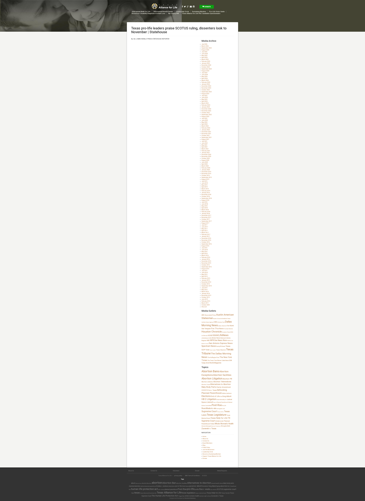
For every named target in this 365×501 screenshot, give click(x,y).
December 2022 (206, 109)
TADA (132, 493)
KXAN (215, 335)
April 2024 (205, 78)
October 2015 (206, 265)
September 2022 (207, 114)
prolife (197, 489)
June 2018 (205, 204)
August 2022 (205, 116)
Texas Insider (213, 350)
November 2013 (206, 295)
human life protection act (144, 489)
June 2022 (205, 120)
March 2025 (205, 59)
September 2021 (207, 137)
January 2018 (206, 213)
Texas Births (220, 411)
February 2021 (206, 150)
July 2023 (204, 95)
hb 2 (229, 486)
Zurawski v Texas (217, 496)
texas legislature (188, 493)
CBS (215, 322)
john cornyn (161, 489)
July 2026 (204, 44)
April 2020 (205, 164)
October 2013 (206, 297)
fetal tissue (185, 486)
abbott (133, 483)
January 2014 (206, 293)
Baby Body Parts (209, 387)
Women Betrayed (206, 426)
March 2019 (205, 189)
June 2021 (205, 143)
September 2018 (207, 198)
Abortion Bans (210, 371)
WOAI (207, 363)
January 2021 (206, 152)
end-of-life (178, 486)
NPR (212, 340)
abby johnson (139, 483)
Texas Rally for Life (219, 418)
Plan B (215, 402)
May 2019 (204, 185)
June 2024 (205, 74)
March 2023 (205, 103)
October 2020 (206, 158)
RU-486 (213, 408)
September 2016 (207, 244)
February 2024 (206, 82)
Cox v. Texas (212, 390)
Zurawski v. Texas (209, 428)
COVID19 (205, 390)
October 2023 (206, 90)
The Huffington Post (213, 357)
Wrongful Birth (225, 426)
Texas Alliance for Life (169, 492)
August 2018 (205, 200)
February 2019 (206, 190)
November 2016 (206, 240)
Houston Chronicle (212, 331)
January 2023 (206, 107)
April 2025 (205, 57)
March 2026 (205, 46)
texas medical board (201, 493)
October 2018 (206, 196)
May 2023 (204, 99)
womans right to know (205, 496)
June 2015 (205, 272)
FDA (221, 396)
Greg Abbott (226, 396)
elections (172, 486)
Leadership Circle (182, 11)
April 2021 (205, 147)
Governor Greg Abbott (209, 486)
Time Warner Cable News (221, 360)
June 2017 (205, 227)
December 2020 (206, 154)
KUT (207, 335)
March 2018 (205, 209)
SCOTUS (220, 489)
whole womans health (192, 496)
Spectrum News (209, 346)
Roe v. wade (204, 489)
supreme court (230, 489)
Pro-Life (224, 405)
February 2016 (206, 257)
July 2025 (204, 52)
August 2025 (205, 50)
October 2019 (206, 175)
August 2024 (205, 71)
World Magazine (215, 363)
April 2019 (205, 187)
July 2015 (204, 270)
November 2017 (206, 217)
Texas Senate (225, 493)
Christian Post (221, 322)
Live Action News (214, 338)
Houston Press (226, 332)
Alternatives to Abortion (220, 384)
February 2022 (206, 128)
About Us (205, 438)
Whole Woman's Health (224, 424)
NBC (208, 340)
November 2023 (206, 88)
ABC (203, 315)
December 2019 (206, 171)
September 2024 (207, 69)
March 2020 (205, 166)
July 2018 (204, 202)
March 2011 (205, 303)
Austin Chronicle (217, 318)
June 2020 (205, 162)
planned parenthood (171, 489)
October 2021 (206, 135)
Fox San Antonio (228, 328)
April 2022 (205, 124)
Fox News (220, 329)
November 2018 (206, 194)
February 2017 (206, 234)
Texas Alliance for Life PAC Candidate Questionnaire (201, 13)
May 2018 (204, 206)
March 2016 (205, 255)
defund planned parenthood (148, 486)
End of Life (215, 396)
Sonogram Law (220, 408)
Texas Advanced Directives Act (148, 493)
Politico (229, 340)
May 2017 (204, 229)
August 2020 (205, 160)
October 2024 (206, 67)
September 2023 (207, 91)
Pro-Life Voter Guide (217, 11)
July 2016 (204, 248)
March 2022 (205, 126)
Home (204, 436)
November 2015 (206, 263)
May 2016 (204, 251)
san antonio (213, 489)
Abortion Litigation (212, 378)
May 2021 (204, 145)
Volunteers (176, 471)
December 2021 (206, 131)
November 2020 (206, 156)
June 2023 (205, 97)
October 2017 (206, 219)
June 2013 (205, 299)
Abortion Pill (227, 379)
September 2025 (207, 48)
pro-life (190, 489)
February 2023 (206, 105)
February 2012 (206, 301)
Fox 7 (213, 328)
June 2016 (205, 249)
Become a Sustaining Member (212, 454)
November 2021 (206, 133)
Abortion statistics (207, 382)
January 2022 (206, 130)
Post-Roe (217, 405)
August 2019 (205, 179)
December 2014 (206, 282)
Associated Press (210, 315)
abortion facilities (181, 483)
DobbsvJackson (227, 393)
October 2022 (206, 112)
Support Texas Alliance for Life (212, 456)
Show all (204, 307)
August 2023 (205, 93)
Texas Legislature (216, 414)
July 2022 (204, 118)
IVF (226, 399)
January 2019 (206, 192)
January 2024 (206, 84)
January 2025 (206, 63)
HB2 (226, 486)
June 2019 (205, 183)
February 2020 (206, 168)
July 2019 (204, 181)
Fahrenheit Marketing (189, 498)
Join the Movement (208, 449)
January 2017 (206, 236)
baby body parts (228, 483)
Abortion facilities (222, 375)
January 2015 (206, 280)
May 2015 (204, 274)
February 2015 (206, 278)
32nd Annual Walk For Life (141, 11)
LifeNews (223, 335)
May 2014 (204, 289)
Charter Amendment (223, 387)
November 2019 (206, 173)
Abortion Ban (169, 483)
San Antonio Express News (221, 343)
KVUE (210, 335)
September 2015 (207, 267)
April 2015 (205, 276)
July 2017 (204, 225)
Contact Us (206, 441)
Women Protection (216, 426)
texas (137, 492)
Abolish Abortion (146, 483)
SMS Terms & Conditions (192, 475)
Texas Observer (221, 350)
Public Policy (206, 447)
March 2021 (205, 149)
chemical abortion (134, 486)
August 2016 (205, 246)
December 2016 (206, 238)
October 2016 (206, 242)
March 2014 (205, 291)
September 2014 (207, 286)
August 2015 (205, 268)
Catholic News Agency (207, 322)
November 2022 (206, 111)
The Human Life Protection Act (165, 496)
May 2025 (204, 55)
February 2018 (206, 211)
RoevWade (206, 408)
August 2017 (205, 223)
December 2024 (206, 65)
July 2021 (204, 141)
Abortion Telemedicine (222, 382)
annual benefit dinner (217, 483)
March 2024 (205, 80)
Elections (206, 396)
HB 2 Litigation (209, 399)
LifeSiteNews (205, 338)
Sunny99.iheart (220, 346)
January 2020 (206, 170)
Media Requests (222, 471)
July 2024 (204, 72)
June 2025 (205, 53)
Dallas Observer (222, 325)
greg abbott (221, 486)
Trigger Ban (181, 496)
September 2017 (207, 221)
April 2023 (205, 101)
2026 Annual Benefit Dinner (163, 11)
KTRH (204, 335)
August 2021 (205, 139)
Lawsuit (210, 402)
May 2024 (204, 76)
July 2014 (204, 288)
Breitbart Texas (226, 318)
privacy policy (178, 475)
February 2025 (206, 61)
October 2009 (206, 305)
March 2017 (205, 232)
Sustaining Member (199, 11)
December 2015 (206, 261)
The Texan (210, 360)
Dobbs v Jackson (162, 486)
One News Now (220, 340)
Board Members (207, 443)
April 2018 (205, 208)
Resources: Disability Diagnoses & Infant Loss (148, 13)
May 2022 (204, 122)
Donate (207, 7)
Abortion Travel (206, 384)
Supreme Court (209, 411)
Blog (204, 445)
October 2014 (206, 284)
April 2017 (205, 230)
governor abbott (195, 486)
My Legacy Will (173, 13)
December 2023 (206, 86)
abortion (157, 482)
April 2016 (205, 253)
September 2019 (207, 177)
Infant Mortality (221, 399)
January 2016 (206, 259)
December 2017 (206, 215)
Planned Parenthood (222, 402)
